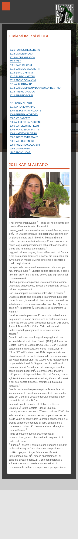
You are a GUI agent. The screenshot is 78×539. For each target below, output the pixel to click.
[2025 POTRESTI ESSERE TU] (40, 48)
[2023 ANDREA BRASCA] (40, 55)
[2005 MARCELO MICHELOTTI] (40, 124)
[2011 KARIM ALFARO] (40, 101)
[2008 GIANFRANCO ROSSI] (40, 112)
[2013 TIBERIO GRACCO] (40, 89)
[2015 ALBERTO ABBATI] (40, 82)
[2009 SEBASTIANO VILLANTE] (40, 108)
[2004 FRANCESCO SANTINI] (40, 127)
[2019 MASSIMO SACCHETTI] (40, 67)
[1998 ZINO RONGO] (40, 146)
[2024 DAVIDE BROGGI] (40, 51)
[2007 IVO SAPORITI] (40, 116)
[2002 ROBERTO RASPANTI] (40, 135)
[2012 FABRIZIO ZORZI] (40, 93)
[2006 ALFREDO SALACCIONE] (40, 120)
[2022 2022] (40, 59)
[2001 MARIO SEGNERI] (40, 139)
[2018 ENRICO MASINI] (40, 70)
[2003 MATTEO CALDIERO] (40, 131)
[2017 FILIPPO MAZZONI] (40, 74)
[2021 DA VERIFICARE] (40, 63)
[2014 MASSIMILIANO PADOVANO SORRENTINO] (40, 86)
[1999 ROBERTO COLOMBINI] (40, 143)
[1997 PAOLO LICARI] (40, 150)
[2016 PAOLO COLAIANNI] (40, 78)
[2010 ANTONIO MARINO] (40, 105)
